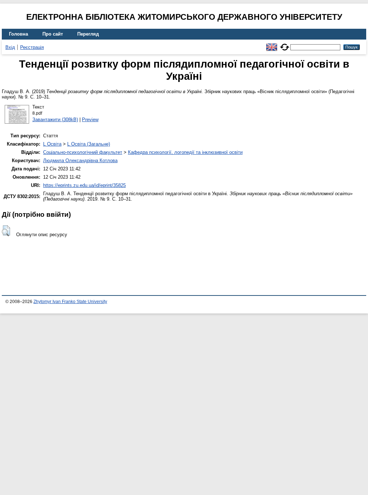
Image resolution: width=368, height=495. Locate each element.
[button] (6, 230)
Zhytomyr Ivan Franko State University (70, 301)
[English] (271, 44)
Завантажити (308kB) (55, 119)
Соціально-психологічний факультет (82, 152)
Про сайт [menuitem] (52, 34)
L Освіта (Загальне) (88, 144)
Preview (90, 119)
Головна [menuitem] (18, 34)
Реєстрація (32, 47)
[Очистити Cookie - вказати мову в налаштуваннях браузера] (284, 44)
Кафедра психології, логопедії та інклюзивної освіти (185, 152)
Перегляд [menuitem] (88, 34)
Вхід (10, 47)
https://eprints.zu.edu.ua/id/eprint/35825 (84, 185)
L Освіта (52, 144)
